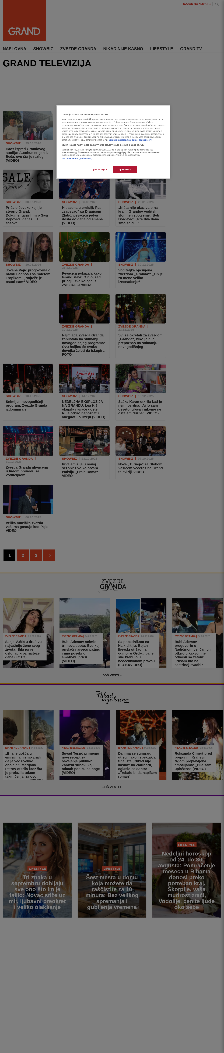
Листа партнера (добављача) (77, 158)
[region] (113, 142)
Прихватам (125, 169)
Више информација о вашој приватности (130, 140)
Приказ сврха (99, 169)
